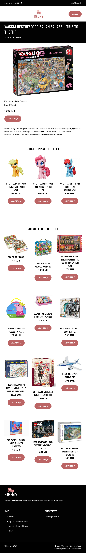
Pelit (9, 37)
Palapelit (17, 37)
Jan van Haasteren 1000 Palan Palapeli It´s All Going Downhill (16, 388)
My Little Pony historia (18, 521)
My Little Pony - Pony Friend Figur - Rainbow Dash (70, 186)
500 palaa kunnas (16, 257)
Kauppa (75, 14)
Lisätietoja (13, 119)
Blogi (11, 531)
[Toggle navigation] (7, 14)
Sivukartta (76, 548)
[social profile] (21, 3)
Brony (11, 517)
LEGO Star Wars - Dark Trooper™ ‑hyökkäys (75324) (43, 445)
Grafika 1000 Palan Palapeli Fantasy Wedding (69, 451)
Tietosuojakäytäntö (62, 548)
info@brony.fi (76, 3)
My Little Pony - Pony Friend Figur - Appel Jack (16, 186)
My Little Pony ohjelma (18, 526)
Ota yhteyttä (66, 546)
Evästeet (77, 546)
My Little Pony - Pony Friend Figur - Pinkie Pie (43, 186)
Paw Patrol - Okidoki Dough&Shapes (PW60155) (16, 443)
